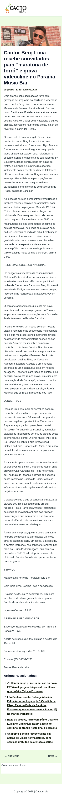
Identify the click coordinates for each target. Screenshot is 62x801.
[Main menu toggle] (55, 8)
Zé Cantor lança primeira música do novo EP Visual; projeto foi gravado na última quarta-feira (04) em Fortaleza (32, 687)
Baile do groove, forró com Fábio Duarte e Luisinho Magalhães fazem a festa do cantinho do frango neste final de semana (32, 723)
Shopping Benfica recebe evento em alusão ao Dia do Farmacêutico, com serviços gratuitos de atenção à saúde (30, 737)
